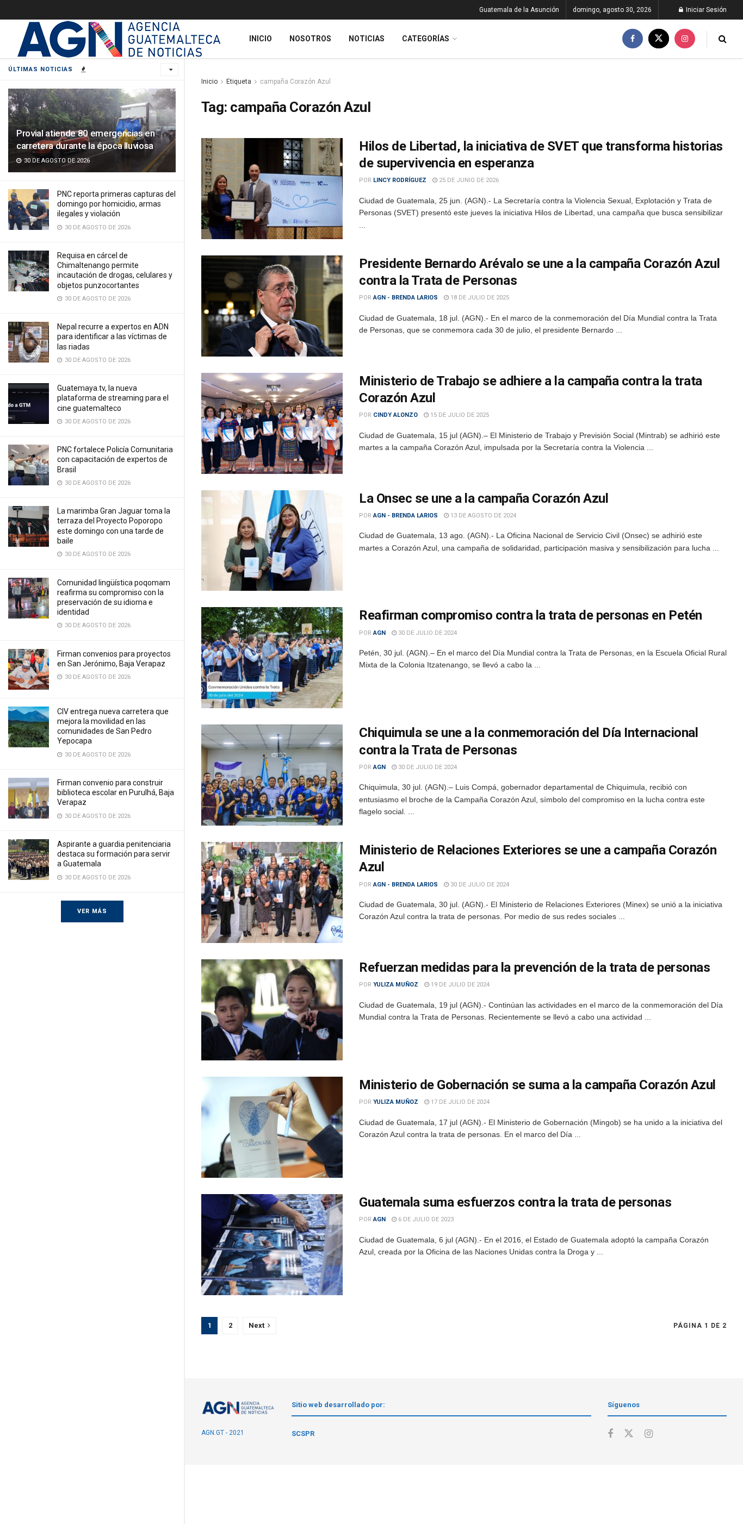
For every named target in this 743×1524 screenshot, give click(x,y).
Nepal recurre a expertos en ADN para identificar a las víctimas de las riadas (113, 336)
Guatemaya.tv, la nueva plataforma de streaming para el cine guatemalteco (113, 398)
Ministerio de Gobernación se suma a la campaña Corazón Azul (537, 1084)
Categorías (425, 38)
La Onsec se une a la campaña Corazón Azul (483, 498)
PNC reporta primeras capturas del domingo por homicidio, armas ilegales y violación (116, 204)
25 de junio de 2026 (468, 180)
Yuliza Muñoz (395, 984)
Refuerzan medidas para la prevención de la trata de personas (534, 967)
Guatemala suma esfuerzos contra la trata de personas (515, 1202)
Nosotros (310, 38)
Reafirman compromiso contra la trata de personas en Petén (530, 615)
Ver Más (92, 911)
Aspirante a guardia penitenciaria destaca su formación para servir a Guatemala (114, 854)
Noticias (367, 38)
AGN (379, 632)
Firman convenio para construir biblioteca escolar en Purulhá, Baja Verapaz (115, 792)
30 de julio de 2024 (427, 632)
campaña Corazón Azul (295, 81)
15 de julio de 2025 (459, 415)
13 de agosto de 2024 (482, 515)
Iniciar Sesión (705, 10)
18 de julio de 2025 (479, 297)
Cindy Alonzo (395, 415)
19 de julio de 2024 (459, 984)
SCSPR (303, 1433)
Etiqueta (238, 81)
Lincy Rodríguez (399, 180)
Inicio (260, 38)
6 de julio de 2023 (425, 1219)
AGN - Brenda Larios (405, 297)
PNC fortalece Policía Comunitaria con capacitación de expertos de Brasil (115, 459)
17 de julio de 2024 (459, 1101)
